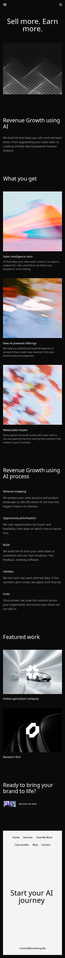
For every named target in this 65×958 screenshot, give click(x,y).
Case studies (22, 844)
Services (27, 837)
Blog (35, 844)
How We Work (44, 837)
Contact (45, 844)
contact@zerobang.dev (32, 948)
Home (16, 837)
